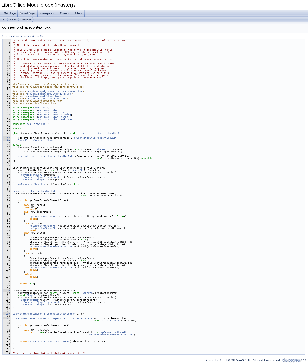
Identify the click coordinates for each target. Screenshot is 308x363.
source (13, 19)
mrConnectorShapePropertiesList (95, 137)
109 (6, 290)
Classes (64, 13)
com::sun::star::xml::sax (55, 119)
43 (6, 137)
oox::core (41, 107)
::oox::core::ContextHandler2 (99, 133)
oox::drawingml (37, 124)
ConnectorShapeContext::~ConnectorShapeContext (44, 313)
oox (4, 19)
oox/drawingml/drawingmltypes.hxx (49, 93)
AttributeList (111, 320)
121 (6, 318)
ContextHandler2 (31, 174)
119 (6, 313)
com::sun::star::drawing (54, 114)
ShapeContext (29, 300)
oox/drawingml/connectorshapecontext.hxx (54, 91)
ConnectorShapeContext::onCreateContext (65, 318)
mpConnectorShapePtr (44, 140)
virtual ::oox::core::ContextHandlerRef (45, 156)
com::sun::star (48, 110)
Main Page (10, 13)
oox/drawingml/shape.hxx (43, 96)
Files (77, 13)
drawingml (26, 19)
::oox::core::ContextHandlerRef (33, 191)
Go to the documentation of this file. (22, 36)
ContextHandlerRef (24, 318)
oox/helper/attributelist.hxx (47, 98)
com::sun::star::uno (51, 112)
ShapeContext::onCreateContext (49, 341)
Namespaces (47, 13)
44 (6, 140)
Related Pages (27, 13)
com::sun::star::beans (53, 117)
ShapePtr (24, 140)
